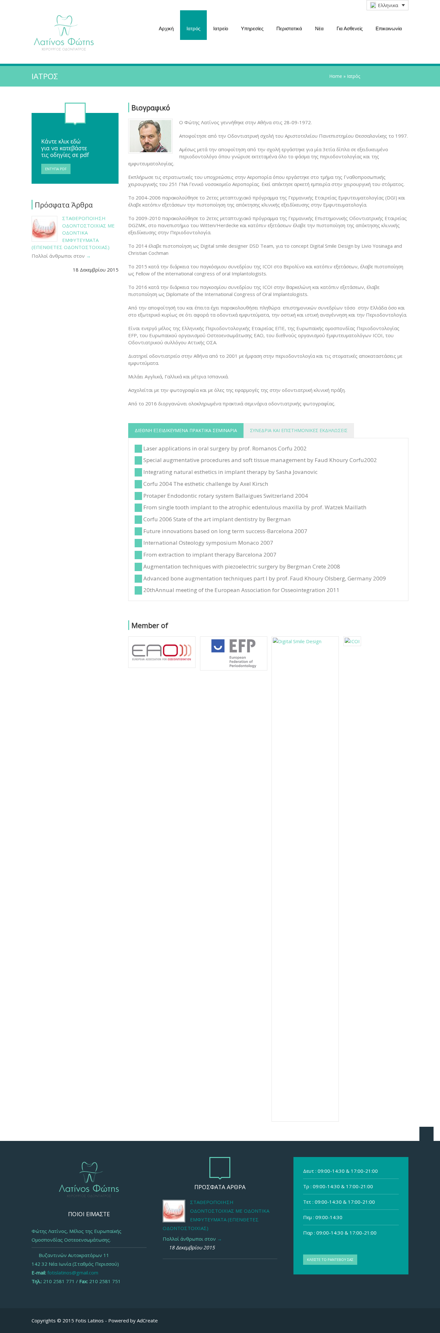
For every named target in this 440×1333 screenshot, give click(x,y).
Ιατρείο (220, 28)
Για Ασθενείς (350, 28)
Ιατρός (193, 28)
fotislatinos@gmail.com (72, 1272)
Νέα (319, 28)
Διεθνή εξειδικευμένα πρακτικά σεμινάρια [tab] (186, 430)
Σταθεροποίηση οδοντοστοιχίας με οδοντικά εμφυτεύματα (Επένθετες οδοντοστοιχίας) (73, 232)
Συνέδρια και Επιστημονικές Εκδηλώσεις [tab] (299, 430)
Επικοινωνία (389, 28)
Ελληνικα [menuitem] (388, 5)
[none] (387, 5)
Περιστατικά (289, 28)
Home (335, 76)
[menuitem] (387, 5)
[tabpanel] (268, 519)
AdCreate (147, 1320)
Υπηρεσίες (252, 28)
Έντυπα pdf (56, 168)
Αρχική (166, 28)
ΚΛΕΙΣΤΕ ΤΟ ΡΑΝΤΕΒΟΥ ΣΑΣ (330, 1259)
